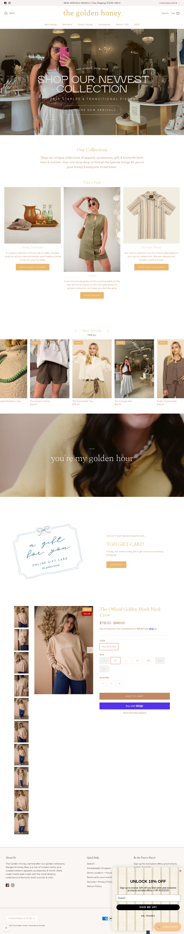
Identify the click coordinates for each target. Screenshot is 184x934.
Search (91, 863)
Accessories (104, 24)
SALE (137, 24)
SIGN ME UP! (148, 907)
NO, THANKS (148, 916)
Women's (67, 24)
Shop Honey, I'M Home (33, 267)
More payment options (134, 712)
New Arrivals (50, 24)
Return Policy (94, 886)
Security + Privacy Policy (100, 881)
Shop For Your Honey (151, 267)
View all (92, 335)
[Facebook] (5, 3)
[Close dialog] (180, 871)
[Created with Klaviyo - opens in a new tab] (148, 932)
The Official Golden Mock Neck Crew (130, 612)
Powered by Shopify (36, 925)
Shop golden (92, 295)
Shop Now (116, 564)
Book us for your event (99, 877)
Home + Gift (122, 24)
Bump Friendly (85, 24)
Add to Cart (134, 696)
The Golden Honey (20, 925)
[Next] (90, 650)
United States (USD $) (168, 3)
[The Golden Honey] (92, 13)
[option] (92, 82)
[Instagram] (9, 3)
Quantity (104, 677)
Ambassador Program (99, 868)
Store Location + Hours (99, 872)
